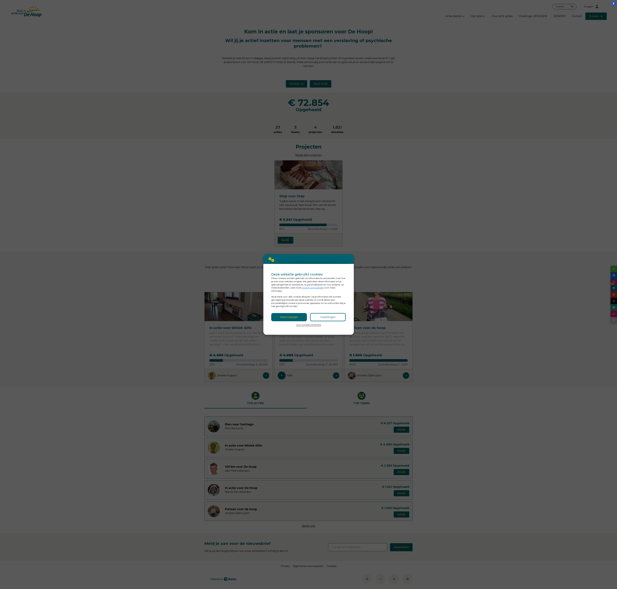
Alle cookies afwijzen (308, 325)
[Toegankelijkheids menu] (613, 3)
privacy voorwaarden (313, 287)
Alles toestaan (289, 317)
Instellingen (328, 317)
